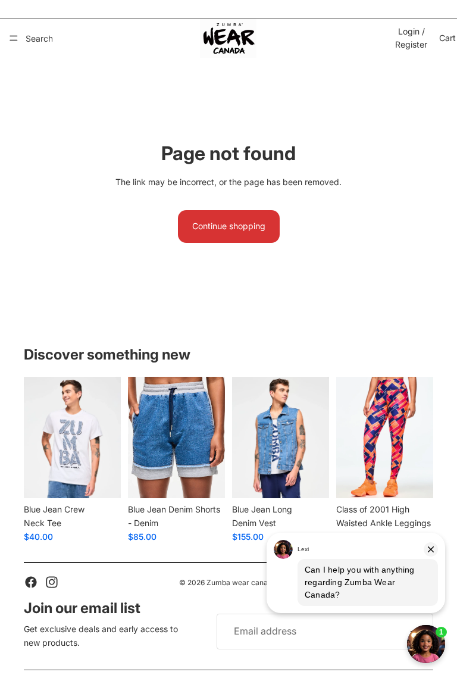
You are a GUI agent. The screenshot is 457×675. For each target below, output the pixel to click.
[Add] (102, 479)
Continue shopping (228, 226)
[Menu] (13, 38)
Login (409, 31)
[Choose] (414, 479)
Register (411, 44)
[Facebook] (31, 582)
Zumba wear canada (241, 582)
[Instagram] (52, 582)
